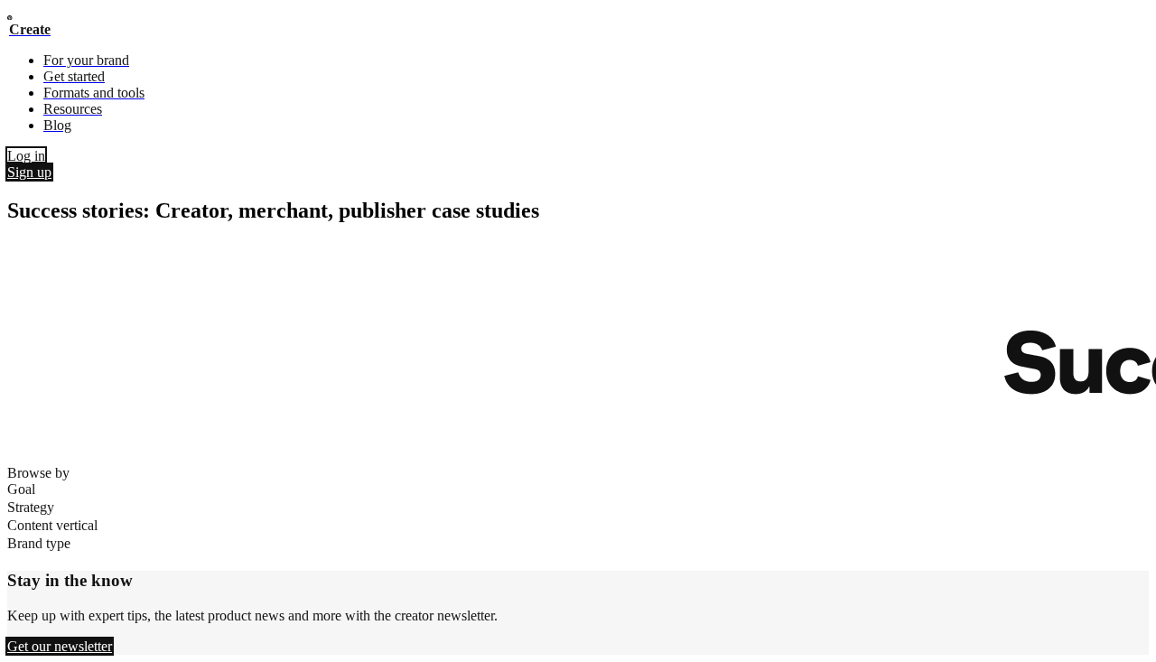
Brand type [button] (38, 543)
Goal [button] (21, 489)
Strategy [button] (30, 507)
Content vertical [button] (52, 525)
